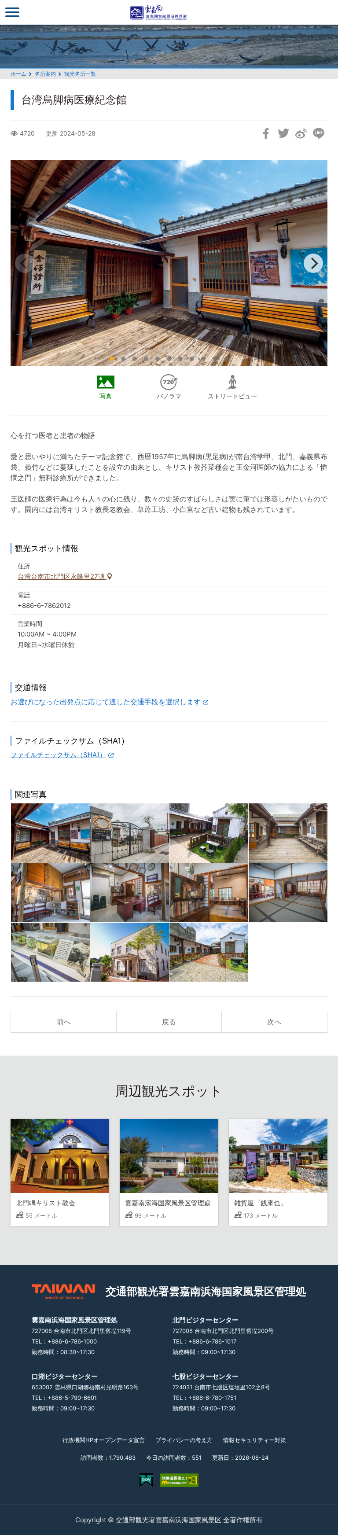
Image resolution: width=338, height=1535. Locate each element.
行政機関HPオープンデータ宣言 (103, 1439)
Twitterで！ (283, 133)
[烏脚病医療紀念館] (50, 832)
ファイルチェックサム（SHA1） (58, 755)
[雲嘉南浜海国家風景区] (169, 12)
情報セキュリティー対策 (254, 1439)
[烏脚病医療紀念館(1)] (208, 832)
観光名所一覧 (80, 73)
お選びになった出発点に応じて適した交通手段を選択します (106, 701)
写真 (105, 396)
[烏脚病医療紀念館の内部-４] (50, 952)
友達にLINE (318, 133)
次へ (274, 1021)
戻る (169, 1021)
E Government (146, 1480)
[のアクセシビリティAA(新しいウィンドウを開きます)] (179, 1480)
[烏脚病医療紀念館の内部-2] (208, 892)
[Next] (313, 263)
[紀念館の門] (129, 832)
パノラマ (169, 396)
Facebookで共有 (266, 133)
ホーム (18, 73)
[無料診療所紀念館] (129, 952)
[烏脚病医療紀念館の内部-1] (129, 892)
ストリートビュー (232, 396)
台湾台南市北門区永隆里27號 (62, 576)
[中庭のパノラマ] (288, 832)
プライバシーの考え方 (184, 1439)
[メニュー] (12, 12)
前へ (64, 1021)
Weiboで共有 (301, 133)
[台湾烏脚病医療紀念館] (208, 952)
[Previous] (24, 263)
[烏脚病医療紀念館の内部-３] (288, 892)
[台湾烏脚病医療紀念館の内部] (50, 892)
